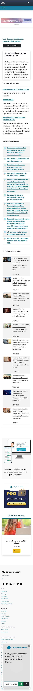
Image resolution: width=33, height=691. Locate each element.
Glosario (10, 39)
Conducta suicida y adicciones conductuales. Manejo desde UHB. (17, 240)
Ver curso (17, 551)
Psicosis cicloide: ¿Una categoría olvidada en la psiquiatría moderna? (15, 197)
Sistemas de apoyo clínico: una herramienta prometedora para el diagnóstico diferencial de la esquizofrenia (21, 395)
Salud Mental (4, 599)
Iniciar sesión (4, 629)
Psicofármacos (5, 616)
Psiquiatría (4, 591)
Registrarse (4, 632)
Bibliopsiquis (4, 618)
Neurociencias (5, 601)
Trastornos (4, 596)
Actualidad (4, 611)
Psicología (4, 594)
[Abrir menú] (3, 8)
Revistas (3, 621)
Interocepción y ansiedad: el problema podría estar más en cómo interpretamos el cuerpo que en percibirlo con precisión (21, 362)
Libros (3, 623)
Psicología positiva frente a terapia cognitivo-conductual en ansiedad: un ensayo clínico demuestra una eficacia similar (21, 344)
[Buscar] (28, 2)
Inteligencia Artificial (6, 604)
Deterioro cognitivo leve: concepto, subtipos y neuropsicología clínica (16, 167)
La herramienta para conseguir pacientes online (15, 472)
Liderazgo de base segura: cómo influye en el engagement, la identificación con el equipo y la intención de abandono (21, 413)
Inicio (4, 39)
